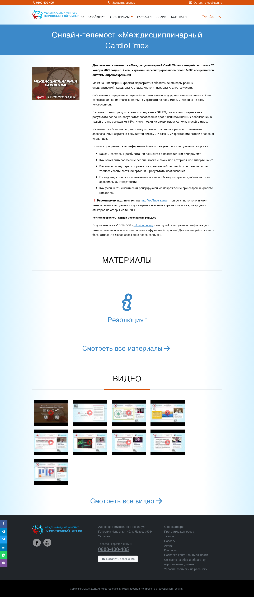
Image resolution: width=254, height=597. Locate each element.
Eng (219, 16)
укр (204, 16)
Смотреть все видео (122, 500)
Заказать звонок (123, 2)
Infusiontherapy (143, 225)
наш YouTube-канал (154, 200)
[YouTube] (47, 543)
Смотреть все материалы (122, 348)
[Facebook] (37, 543)
